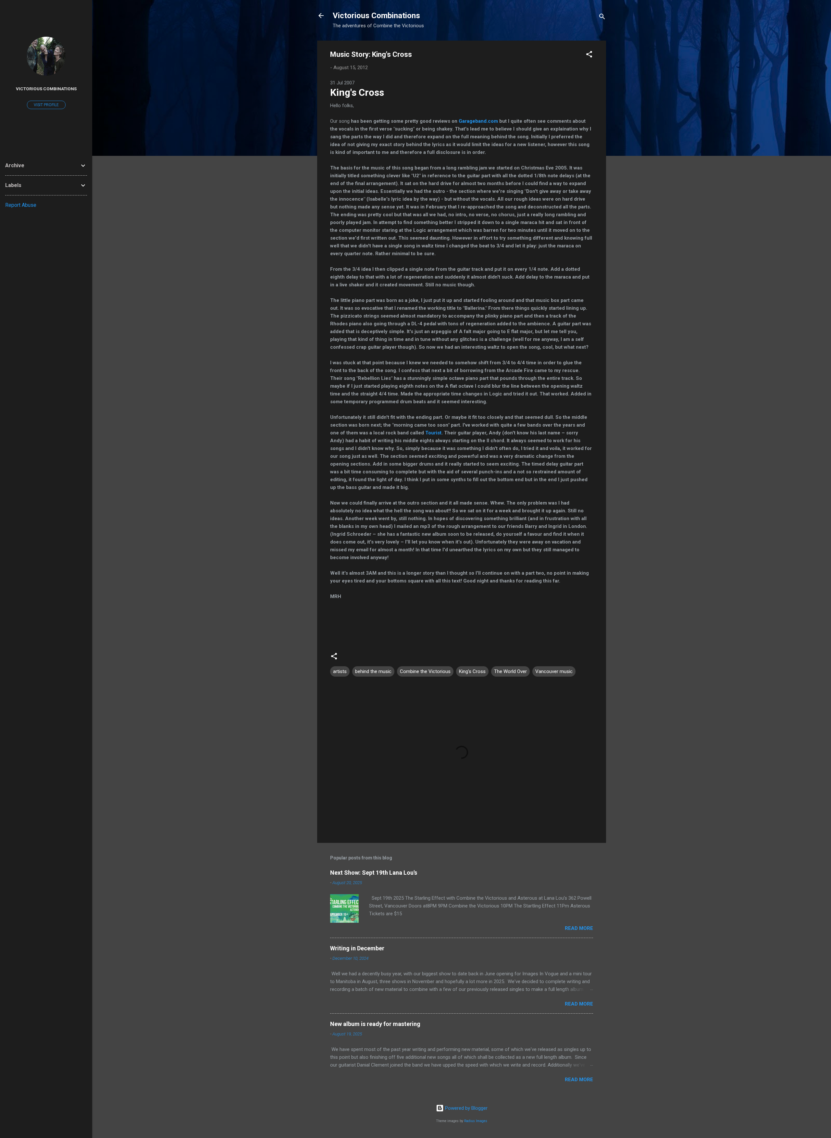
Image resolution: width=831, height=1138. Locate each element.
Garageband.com (478, 121)
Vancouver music (554, 671)
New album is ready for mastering (375, 1023)
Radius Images (475, 1121)
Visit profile (46, 105)
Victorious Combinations (376, 15)
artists (340, 671)
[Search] (602, 18)
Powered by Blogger (466, 1108)
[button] (589, 55)
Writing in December (357, 948)
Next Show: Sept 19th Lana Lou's (373, 872)
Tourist (433, 433)
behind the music (373, 671)
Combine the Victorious (425, 671)
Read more (579, 928)
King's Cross (357, 92)
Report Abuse (20, 205)
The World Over (510, 671)
